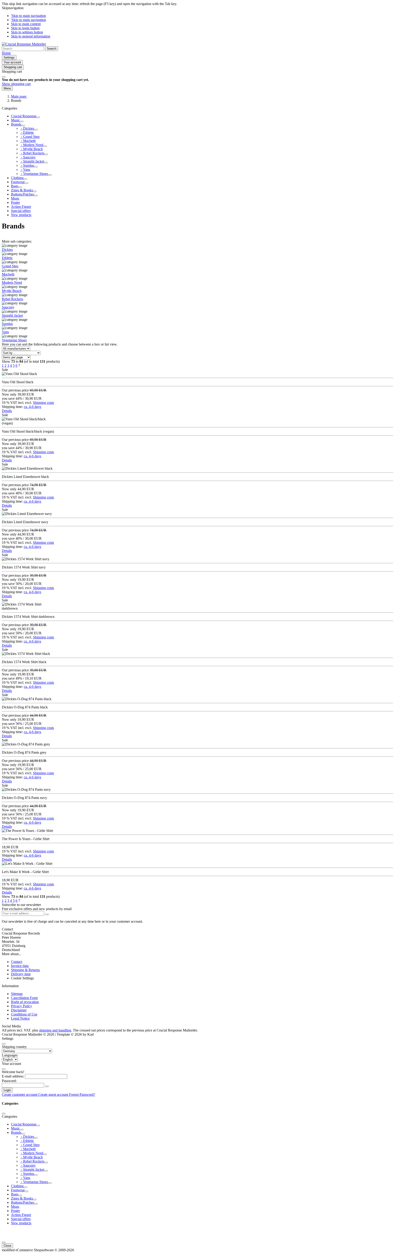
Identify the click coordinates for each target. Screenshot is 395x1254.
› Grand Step (30, 137)
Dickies (7, 250)
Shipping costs (43, 403)
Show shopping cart (16, 84)
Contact (16, 962)
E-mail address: (13, 1076)
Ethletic (7, 258)
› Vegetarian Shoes (34, 174)
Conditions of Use (24, 1014)
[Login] (47, 914)
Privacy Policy (21, 1006)
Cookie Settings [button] (22, 978)
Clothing (17, 178)
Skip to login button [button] (25, 28)
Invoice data (20, 966)
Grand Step (10, 266)
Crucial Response (23, 116)
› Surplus (27, 165)
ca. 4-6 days (32, 407)
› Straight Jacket (32, 161)
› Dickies (27, 128)
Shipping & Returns (25, 970)
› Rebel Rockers (32, 153)
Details (7, 411)
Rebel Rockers (12, 299)
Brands (16, 124)
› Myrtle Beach (31, 149)
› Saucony (28, 157)
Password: (9, 1081)
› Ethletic (27, 132)
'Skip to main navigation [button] (28, 16)
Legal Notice (20, 1018)
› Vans (25, 169)
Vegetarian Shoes (14, 340)
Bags (14, 186)
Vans (5, 332)
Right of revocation (25, 1002)
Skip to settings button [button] (27, 32)
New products (21, 215)
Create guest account (53, 1094)
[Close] (3, 77)
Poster (15, 202)
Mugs (15, 198)
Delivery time (21, 974)
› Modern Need (31, 145)
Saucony (8, 307)
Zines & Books (22, 190)
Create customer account (20, 1094)
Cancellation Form (24, 998)
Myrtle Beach (11, 291)
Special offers (21, 211)
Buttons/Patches (22, 194)
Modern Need (12, 282)
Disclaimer (19, 1010)
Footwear (18, 182)
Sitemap (17, 994)
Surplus (7, 324)
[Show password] (47, 1086)
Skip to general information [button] (30, 36)
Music (15, 120)
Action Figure (21, 207)
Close (7, 1245)
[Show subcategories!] (38, 117)
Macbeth (8, 274)
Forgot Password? (82, 1094)
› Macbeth (28, 141)
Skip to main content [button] (26, 24)
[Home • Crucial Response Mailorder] (24, 44)
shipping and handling (55, 1030)
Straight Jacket (12, 315)
